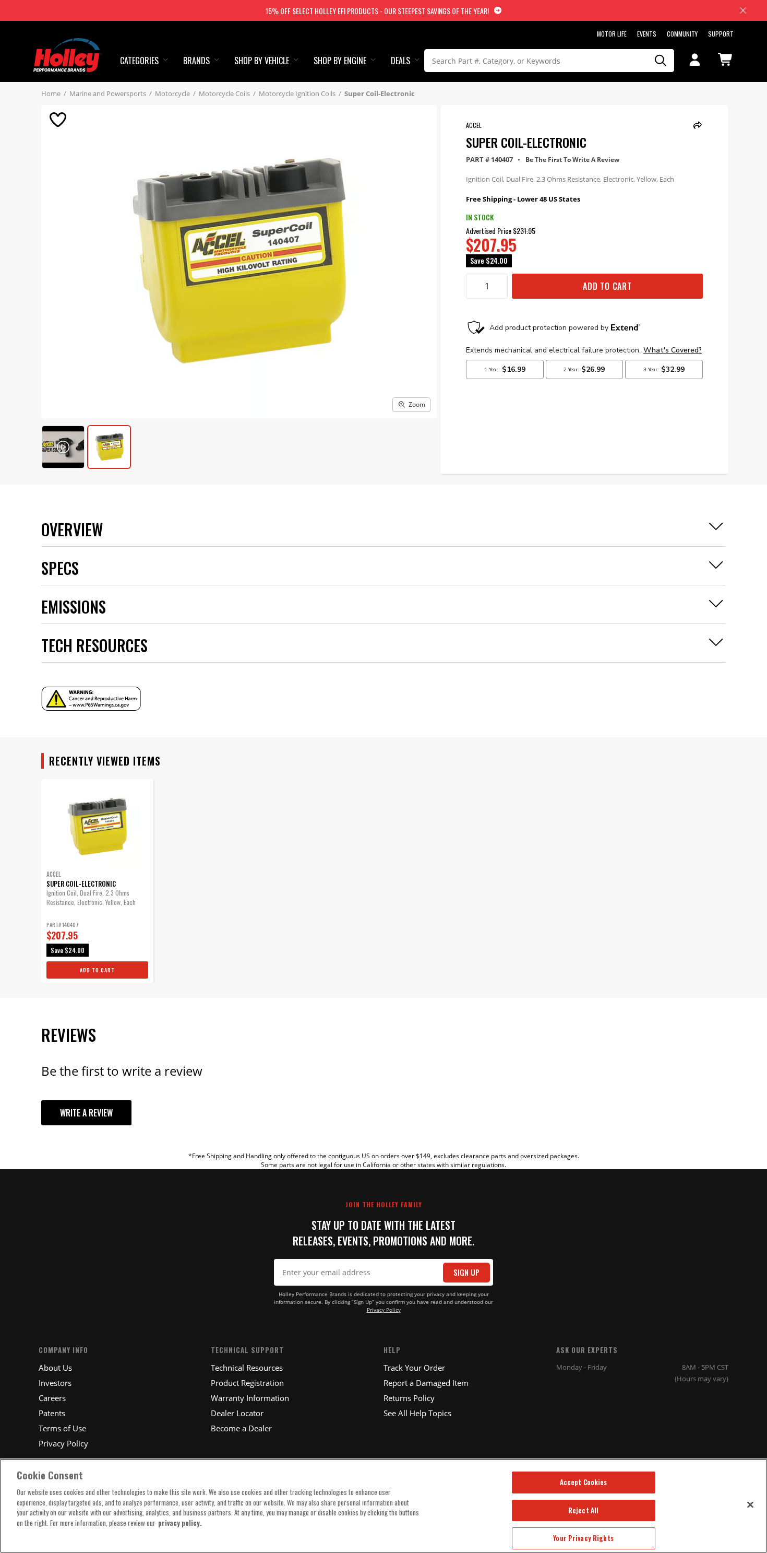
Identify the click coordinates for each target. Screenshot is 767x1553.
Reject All (583, 1510)
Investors (55, 1383)
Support (721, 33)
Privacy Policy (384, 1310)
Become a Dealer (241, 1428)
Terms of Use (62, 1428)
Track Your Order (414, 1367)
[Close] (750, 1504)
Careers (52, 1398)
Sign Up (466, 1272)
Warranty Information (250, 1398)
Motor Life (612, 33)
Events (646, 33)
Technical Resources (247, 1367)
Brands (196, 60)
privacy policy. (180, 1522)
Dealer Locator (237, 1413)
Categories (139, 60)
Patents (52, 1413)
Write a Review (86, 1113)
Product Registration (247, 1383)
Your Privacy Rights (583, 1538)
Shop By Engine (340, 60)
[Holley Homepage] (67, 45)
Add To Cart (607, 286)
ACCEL (474, 125)
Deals (400, 60)
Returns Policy (409, 1398)
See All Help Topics (417, 1413)
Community (682, 33)
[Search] (661, 60)
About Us (55, 1367)
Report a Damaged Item (426, 1383)
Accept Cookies (583, 1482)
